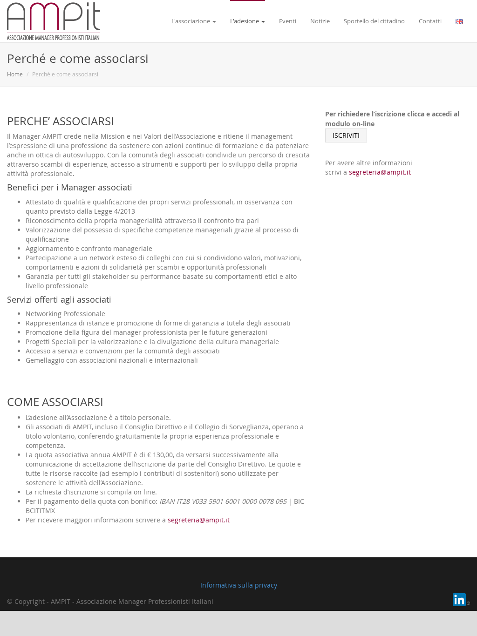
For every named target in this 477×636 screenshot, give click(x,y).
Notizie (320, 21)
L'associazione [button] (191, 21)
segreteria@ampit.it (199, 519)
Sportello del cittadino (374, 21)
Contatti (430, 21)
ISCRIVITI (346, 135)
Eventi (287, 21)
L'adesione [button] (245, 21)
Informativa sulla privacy (238, 585)
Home (15, 74)
